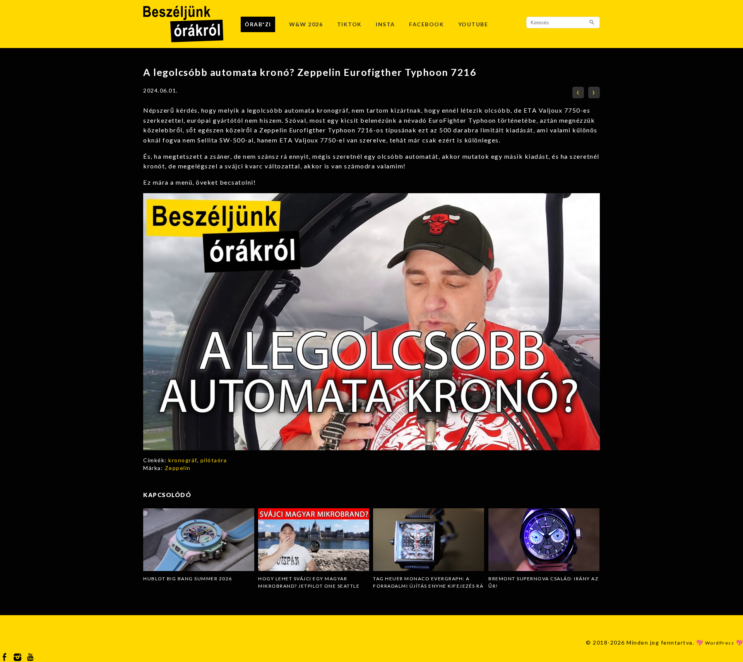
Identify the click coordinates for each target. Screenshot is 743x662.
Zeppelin (178, 468)
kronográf (182, 460)
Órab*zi (258, 24)
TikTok (349, 24)
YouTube (473, 24)
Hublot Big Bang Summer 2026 (187, 578)
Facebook (426, 24)
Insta (385, 24)
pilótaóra (213, 460)
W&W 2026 (306, 24)
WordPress (719, 643)
